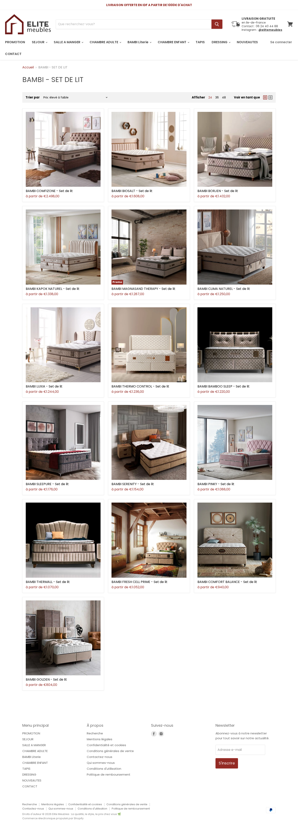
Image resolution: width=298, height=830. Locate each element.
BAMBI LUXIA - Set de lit (44, 386)
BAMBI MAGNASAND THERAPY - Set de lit (143, 288)
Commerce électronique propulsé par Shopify (53, 818)
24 (210, 97)
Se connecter (281, 42)
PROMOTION (15, 42)
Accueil (28, 67)
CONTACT (13, 54)
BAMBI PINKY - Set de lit (215, 484)
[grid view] (265, 97)
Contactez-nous (99, 757)
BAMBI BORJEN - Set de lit (217, 191)
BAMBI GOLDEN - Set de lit (46, 679)
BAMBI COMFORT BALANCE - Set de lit (227, 582)
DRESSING (220, 42)
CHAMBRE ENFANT (172, 42)
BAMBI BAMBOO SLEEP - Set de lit (223, 386)
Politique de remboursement (108, 774)
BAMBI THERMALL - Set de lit (48, 582)
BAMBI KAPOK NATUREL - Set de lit (52, 288)
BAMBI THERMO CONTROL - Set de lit (140, 386)
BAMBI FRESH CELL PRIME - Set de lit (139, 582)
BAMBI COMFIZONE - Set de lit (49, 191)
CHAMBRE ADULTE (104, 42)
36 (217, 97)
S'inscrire (227, 763)
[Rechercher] (216, 24)
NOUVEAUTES (247, 42)
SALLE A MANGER (67, 42)
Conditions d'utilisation (104, 768)
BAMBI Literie (138, 42)
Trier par (33, 97)
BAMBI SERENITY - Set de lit (132, 484)
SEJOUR (38, 42)
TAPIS (200, 42)
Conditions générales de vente (110, 751)
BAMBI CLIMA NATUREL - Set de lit (223, 288)
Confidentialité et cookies (106, 745)
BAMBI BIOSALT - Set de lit (131, 191)
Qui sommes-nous (101, 763)
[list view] (270, 97)
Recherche (95, 733)
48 (224, 97)
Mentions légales (99, 739)
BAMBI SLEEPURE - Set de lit (47, 484)
